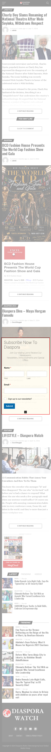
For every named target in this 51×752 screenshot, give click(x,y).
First (6, 378)
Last (28, 378)
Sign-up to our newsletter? (20, 399)
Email (7, 384)
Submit (9, 406)
